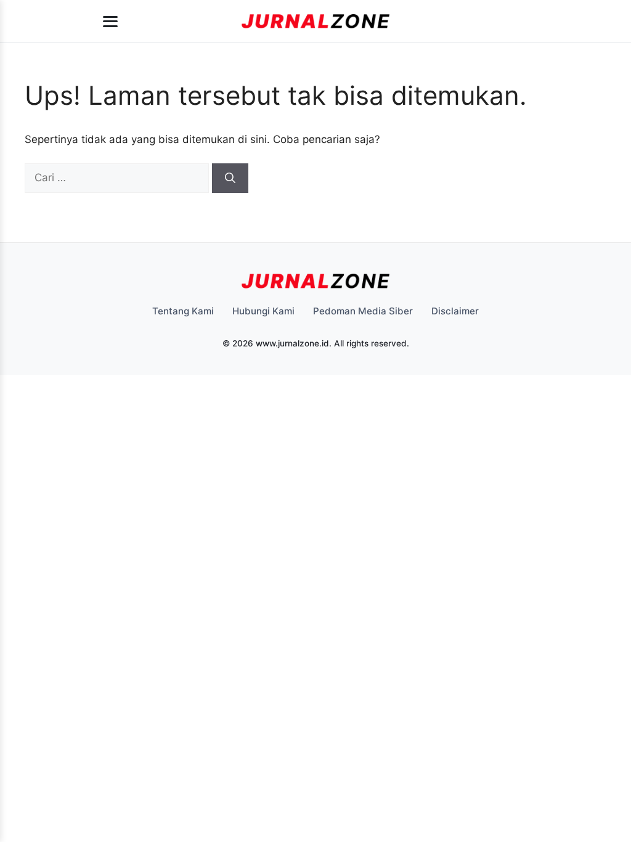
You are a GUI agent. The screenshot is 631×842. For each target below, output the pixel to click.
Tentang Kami (183, 311)
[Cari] (230, 178)
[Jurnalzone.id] (316, 21)
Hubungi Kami (263, 311)
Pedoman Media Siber (363, 311)
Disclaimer (455, 311)
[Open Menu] (110, 21)
